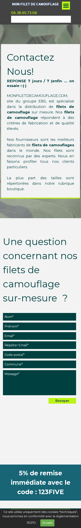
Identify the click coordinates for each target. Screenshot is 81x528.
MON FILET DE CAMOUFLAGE (35, 4)
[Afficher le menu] (66, 6)
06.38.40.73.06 (24, 12)
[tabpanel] (40, 121)
